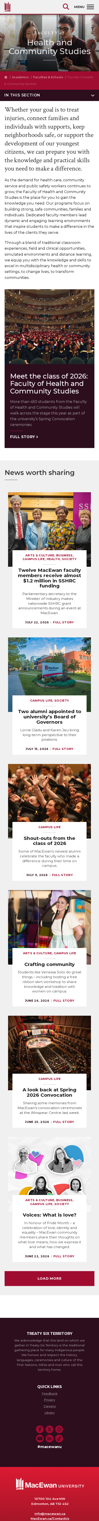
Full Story (22, 437)
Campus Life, (35, 559)
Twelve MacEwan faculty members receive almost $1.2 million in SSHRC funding (49, 578)
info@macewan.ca (50, 1513)
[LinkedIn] (49, 1439)
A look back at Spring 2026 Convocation (49, 1092)
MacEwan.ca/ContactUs (50, 1518)
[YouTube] (40, 1439)
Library (49, 1412)
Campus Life (49, 827)
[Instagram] (59, 1429)
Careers (50, 1406)
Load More (50, 1278)
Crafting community (49, 964)
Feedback (50, 1393)
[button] (49, 95)
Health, (54, 559)
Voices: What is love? (49, 1215)
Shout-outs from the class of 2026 (49, 840)
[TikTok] (59, 1439)
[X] (49, 1429)
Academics (20, 77)
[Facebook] (40, 1429)
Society (69, 559)
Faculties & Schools (48, 77)
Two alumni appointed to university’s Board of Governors (49, 716)
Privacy (49, 1400)
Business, (65, 555)
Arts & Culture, (40, 555)
